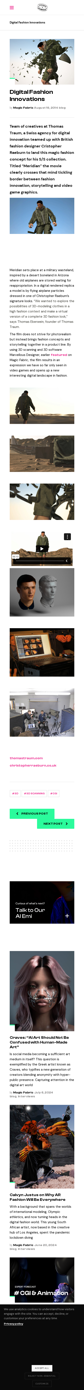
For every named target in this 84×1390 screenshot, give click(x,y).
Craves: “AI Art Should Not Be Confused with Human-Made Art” (39, 1042)
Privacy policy (13, 1323)
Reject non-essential (42, 1376)
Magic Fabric (23, 107)
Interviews (26, 1096)
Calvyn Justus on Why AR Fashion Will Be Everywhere (37, 1197)
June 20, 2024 (45, 1245)
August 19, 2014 (46, 107)
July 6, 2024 (43, 1092)
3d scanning (35, 793)
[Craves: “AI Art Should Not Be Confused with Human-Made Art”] (42, 991)
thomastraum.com (26, 758)
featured (59, 355)
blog (62, 107)
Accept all (42, 1368)
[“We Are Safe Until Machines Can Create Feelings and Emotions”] (42, 1280)
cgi (55, 793)
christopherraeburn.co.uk (33, 765)
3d (16, 793)
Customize (42, 1383)
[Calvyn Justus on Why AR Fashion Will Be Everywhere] (42, 1147)
